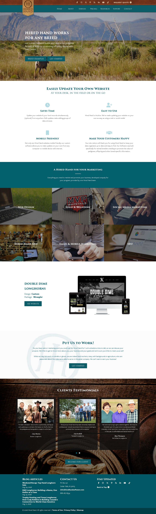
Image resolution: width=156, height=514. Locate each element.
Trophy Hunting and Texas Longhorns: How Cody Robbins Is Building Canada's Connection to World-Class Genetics (40, 499)
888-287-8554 (65, 493)
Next (145, 48)
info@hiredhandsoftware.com (72, 489)
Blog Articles (32, 479)
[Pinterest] (90, 2)
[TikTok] (108, 2)
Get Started (56, 58)
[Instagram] (81, 2)
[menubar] (94, 8)
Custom (35, 293)
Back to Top (102, 487)
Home (59, 9)
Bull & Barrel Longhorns (119, 438)
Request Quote (122, 2)
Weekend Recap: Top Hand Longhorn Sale (39, 483)
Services (82, 9)
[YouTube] (103, 2)
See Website (33, 303)
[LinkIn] (99, 2)
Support (116, 9)
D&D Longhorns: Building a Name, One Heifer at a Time (39, 491)
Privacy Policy (69, 510)
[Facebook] (77, 2)
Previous (10, 48)
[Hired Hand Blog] (94, 2)
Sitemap (80, 510)
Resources (105, 9)
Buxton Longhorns (35, 436)
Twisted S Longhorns (77, 436)
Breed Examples (36, 58)
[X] (86, 2)
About (71, 9)
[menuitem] (59, 8)
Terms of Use (57, 510)
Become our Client (78, 462)
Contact (128, 9)
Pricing (93, 9)
